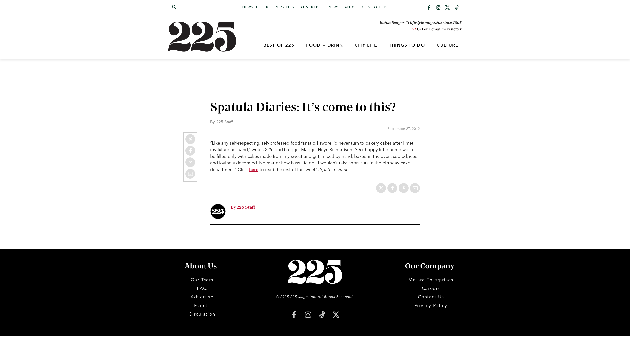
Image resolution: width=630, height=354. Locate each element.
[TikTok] (322, 315)
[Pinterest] (190, 162)
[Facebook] (429, 8)
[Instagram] (438, 8)
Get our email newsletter (439, 29)
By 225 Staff (243, 207)
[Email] (190, 174)
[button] (197, 7)
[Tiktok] (457, 8)
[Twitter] (447, 8)
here (253, 169)
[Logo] (205, 37)
